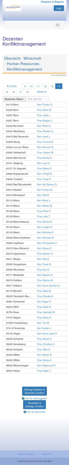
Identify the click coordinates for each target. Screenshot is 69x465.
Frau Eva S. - (34, 269)
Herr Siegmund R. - (34, 365)
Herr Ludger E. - (34, 226)
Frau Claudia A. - (34, 296)
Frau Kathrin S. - (34, 253)
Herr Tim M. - (34, 322)
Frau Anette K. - (34, 157)
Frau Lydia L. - (34, 115)
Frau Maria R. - (34, 317)
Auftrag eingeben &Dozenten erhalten (34, 391)
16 (13, 91)
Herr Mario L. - (34, 200)
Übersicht (12, 58)
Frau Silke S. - (34, 349)
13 (52, 86)
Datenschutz (46, 454)
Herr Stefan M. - (34, 205)
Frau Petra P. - (34, 210)
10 (31, 86)
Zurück (13, 86)
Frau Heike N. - (34, 306)
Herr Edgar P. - (34, 301)
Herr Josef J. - (34, 136)
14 (58, 86)
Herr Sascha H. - (34, 274)
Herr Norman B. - (34, 147)
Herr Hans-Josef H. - (34, 333)
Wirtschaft (32, 58)
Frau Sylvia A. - (34, 360)
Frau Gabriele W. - (34, 312)
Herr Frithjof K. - (34, 173)
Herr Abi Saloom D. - (34, 184)
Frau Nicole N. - (34, 221)
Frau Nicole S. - (34, 338)
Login (59, 8)
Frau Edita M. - (34, 290)
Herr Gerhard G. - (34, 237)
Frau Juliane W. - (34, 152)
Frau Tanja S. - (34, 179)
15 (6, 91)
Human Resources (23, 63)
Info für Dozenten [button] (35, 411)
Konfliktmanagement (24, 69)
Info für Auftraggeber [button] (35, 398)
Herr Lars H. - (34, 163)
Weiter (41, 91)
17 (20, 91)
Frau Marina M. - (34, 280)
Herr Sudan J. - (34, 328)
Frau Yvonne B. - (34, 141)
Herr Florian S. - (34, 104)
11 (38, 86)
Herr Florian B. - (34, 189)
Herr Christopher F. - (34, 242)
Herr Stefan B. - (34, 354)
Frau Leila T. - (34, 216)
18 (27, 91)
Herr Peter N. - (34, 125)
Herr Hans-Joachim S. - (34, 285)
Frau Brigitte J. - (34, 120)
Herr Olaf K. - (34, 258)
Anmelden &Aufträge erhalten (34, 404)
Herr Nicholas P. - (34, 232)
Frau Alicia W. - (34, 109)
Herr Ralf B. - (34, 194)
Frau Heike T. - (34, 370)
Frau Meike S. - (34, 168)
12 (45, 86)
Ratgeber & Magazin (52, 1)
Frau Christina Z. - (34, 344)
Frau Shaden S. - (34, 131)
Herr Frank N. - (34, 264)
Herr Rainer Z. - (34, 248)
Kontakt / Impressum (26, 454)
